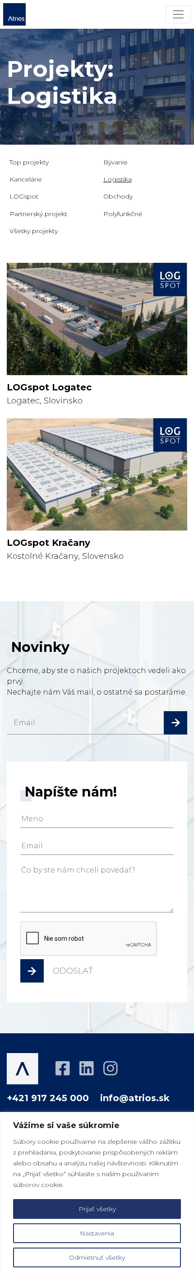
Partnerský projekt (38, 214)
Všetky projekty (33, 231)
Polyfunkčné (123, 214)
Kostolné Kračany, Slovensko (65, 549)
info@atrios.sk (135, 1098)
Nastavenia (97, 1233)
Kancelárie (25, 179)
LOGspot (23, 196)
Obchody (118, 196)
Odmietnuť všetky (97, 1257)
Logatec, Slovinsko (49, 394)
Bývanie (115, 162)
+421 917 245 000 (48, 1098)
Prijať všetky (97, 1209)
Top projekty (29, 162)
